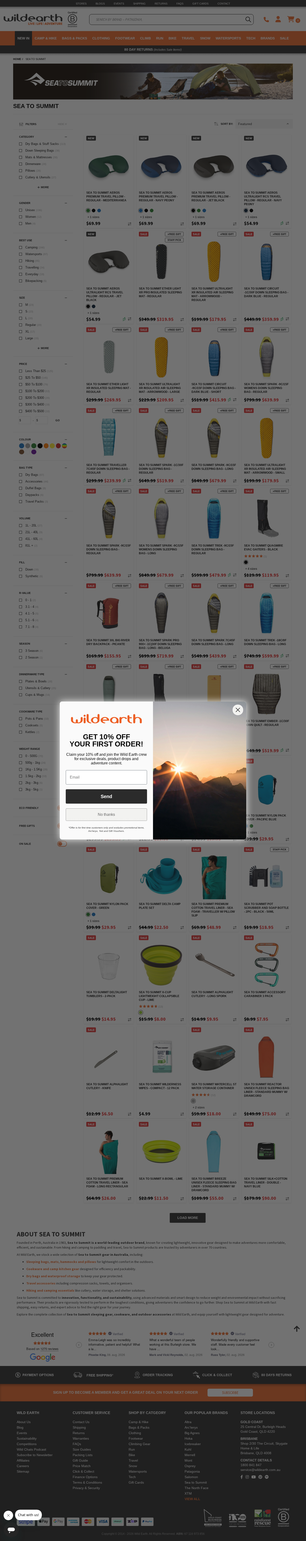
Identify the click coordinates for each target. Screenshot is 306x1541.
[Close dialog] (238, 710)
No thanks (106, 814)
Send (106, 796)
